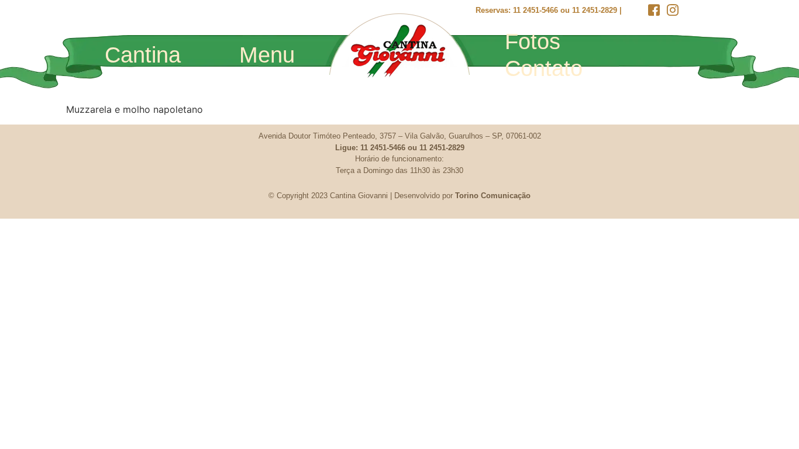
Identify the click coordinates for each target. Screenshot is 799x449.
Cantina (143, 55)
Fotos (532, 41)
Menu (267, 55)
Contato (544, 68)
